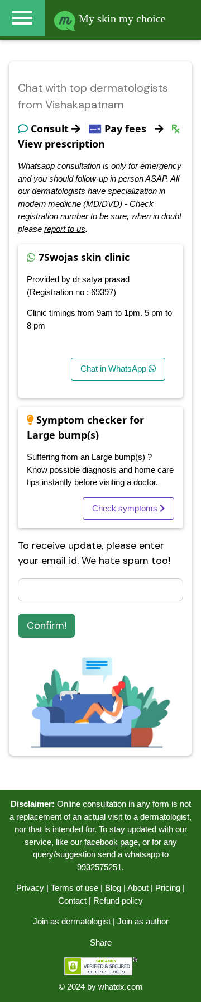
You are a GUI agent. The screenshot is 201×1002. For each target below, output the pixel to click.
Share (101, 942)
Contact (72, 900)
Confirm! (46, 625)
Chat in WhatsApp (114, 368)
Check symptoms (126, 508)
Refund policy (118, 900)
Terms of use (74, 887)
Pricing (167, 887)
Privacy (30, 887)
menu (22, 17)
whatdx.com (120, 986)
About (138, 887)
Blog (113, 887)
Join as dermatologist (72, 921)
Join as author (143, 921)
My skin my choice (121, 18)
